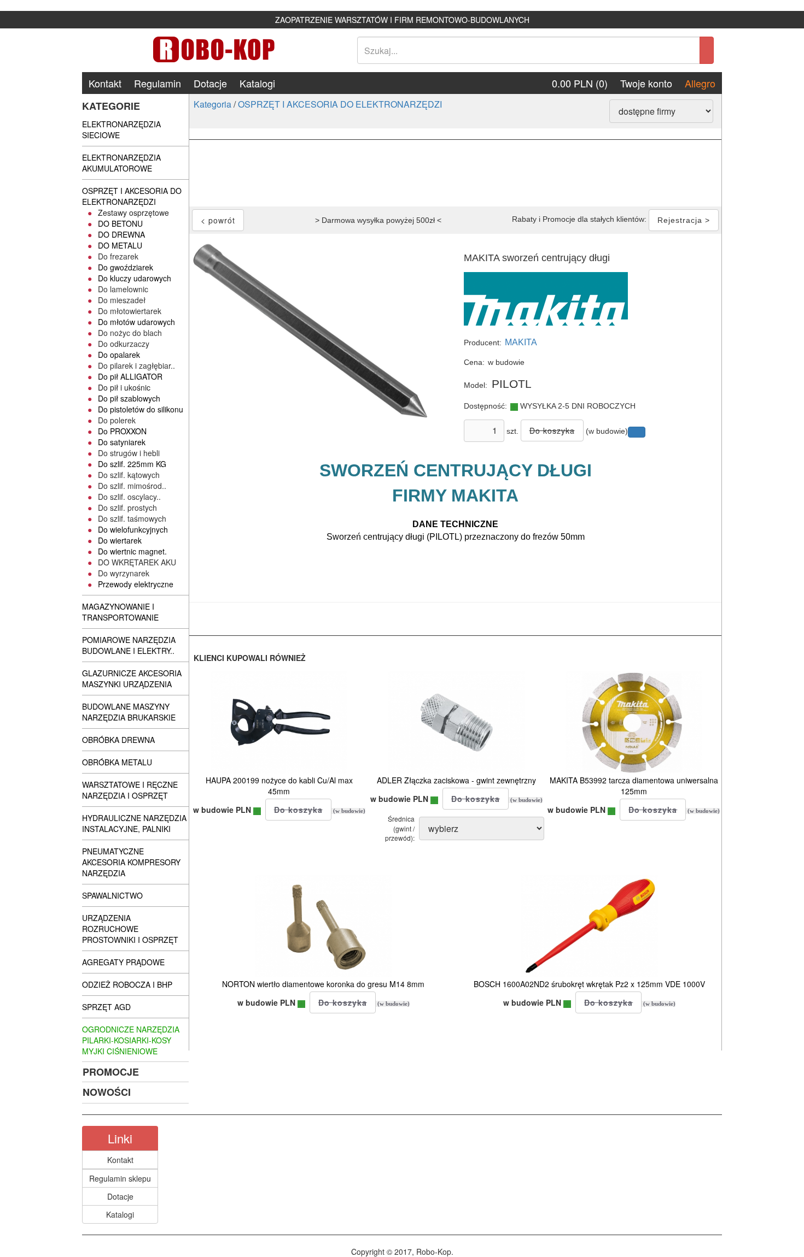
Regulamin (157, 83)
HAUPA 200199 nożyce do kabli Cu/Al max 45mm (279, 785)
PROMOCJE (111, 1072)
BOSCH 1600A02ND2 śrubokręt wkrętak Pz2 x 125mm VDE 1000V (589, 983)
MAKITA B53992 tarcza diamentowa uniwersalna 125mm (634, 785)
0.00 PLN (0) (580, 83)
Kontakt (105, 83)
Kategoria (212, 104)
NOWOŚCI (107, 1092)
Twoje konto (646, 83)
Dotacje (210, 83)
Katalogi (257, 83)
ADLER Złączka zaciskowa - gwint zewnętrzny (456, 780)
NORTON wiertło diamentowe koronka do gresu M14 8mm (323, 983)
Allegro (700, 83)
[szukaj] (707, 50)
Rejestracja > (683, 220)
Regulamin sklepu (120, 1178)
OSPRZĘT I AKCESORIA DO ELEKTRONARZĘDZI (340, 104)
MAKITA (521, 342)
